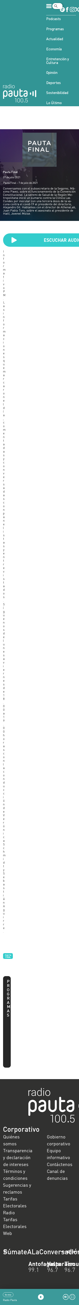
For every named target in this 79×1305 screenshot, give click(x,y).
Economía (54, 49)
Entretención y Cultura (57, 61)
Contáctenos (59, 1164)
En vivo (8, 1295)
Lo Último (54, 103)
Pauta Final (10, 172)
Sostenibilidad (57, 92)
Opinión (52, 72)
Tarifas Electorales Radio (14, 1205)
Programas (55, 29)
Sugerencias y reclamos (17, 1188)
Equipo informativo (58, 1154)
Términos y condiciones (15, 1174)
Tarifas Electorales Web (14, 1226)
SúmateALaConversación (29, 1251)
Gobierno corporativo (58, 1140)
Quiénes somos (11, 1140)
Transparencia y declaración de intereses (17, 1157)
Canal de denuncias (57, 1174)
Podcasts (53, 18)
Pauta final (8, 956)
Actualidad (54, 39)
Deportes (53, 82)
